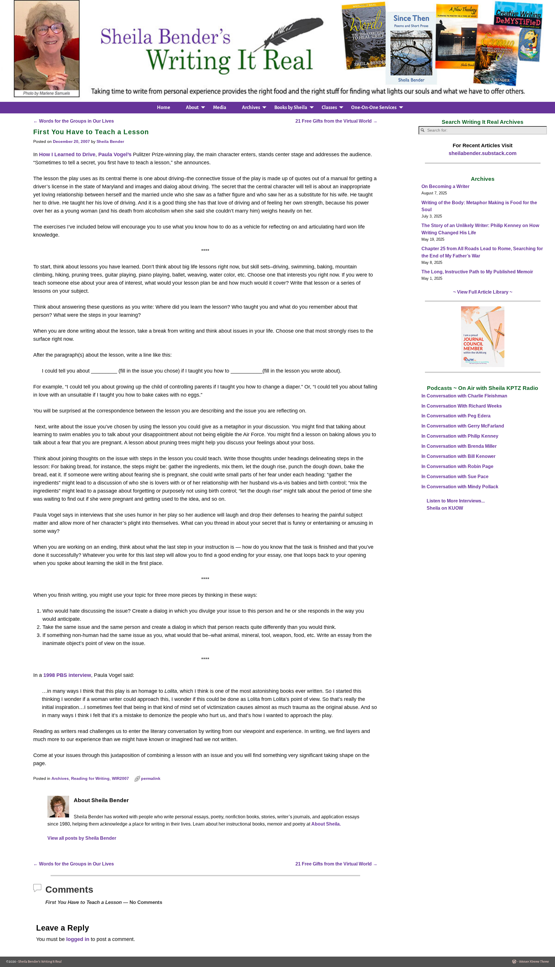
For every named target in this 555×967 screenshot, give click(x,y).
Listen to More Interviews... (456, 500)
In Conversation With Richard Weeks (461, 406)
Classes (329, 107)
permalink (150, 778)
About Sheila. (326, 823)
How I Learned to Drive (67, 154)
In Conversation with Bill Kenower (458, 456)
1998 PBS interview (67, 675)
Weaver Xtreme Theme (534, 962)
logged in (77, 939)
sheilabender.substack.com (483, 153)
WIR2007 (120, 778)
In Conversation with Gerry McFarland (462, 425)
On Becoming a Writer (445, 186)
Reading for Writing (90, 778)
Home (163, 107)
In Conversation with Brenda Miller (459, 446)
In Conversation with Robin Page (457, 466)
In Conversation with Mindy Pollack (459, 486)
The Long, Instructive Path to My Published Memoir (477, 271)
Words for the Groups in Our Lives (73, 121)
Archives (251, 107)
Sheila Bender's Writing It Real (40, 962)
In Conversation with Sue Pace (455, 476)
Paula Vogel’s (115, 154)
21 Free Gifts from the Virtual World (336, 121)
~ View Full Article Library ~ (482, 292)
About (192, 107)
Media (219, 107)
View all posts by (81, 838)
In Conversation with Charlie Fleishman (464, 395)
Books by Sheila (290, 107)
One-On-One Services (374, 107)
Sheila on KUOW (445, 508)
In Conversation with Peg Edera (456, 415)
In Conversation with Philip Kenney (459, 436)
